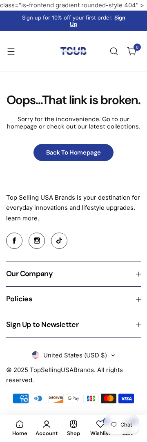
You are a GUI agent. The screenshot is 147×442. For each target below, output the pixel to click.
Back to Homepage (73, 152)
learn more (22, 218)
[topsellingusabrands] (73, 51)
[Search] (114, 51)
